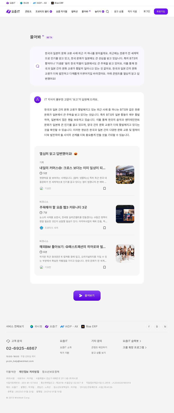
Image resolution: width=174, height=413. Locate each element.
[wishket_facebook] (149, 326)
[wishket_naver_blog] (165, 326)
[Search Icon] (107, 11)
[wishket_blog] (157, 326)
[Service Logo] (13, 11)
